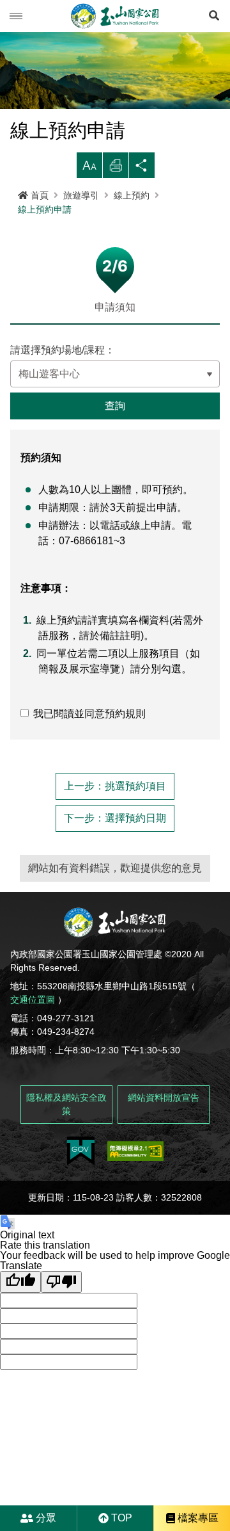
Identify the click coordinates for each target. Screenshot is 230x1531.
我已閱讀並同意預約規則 (89, 713)
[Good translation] (20, 1282)
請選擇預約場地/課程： (62, 350)
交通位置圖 (32, 999)
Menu (16, 16)
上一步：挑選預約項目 (115, 786)
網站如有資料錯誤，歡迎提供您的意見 (115, 868)
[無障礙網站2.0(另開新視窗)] (135, 1151)
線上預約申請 (45, 209)
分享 (142, 168)
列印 (115, 168)
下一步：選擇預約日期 (115, 818)
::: (4, 221)
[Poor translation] (61, 1282)
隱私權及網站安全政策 (66, 1104)
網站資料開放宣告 (163, 1097)
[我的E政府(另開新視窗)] (81, 1151)
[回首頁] (115, 16)
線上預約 (132, 195)
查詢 (115, 405)
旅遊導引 (81, 195)
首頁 (40, 195)
